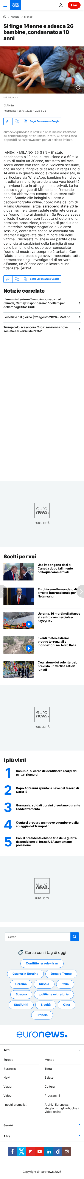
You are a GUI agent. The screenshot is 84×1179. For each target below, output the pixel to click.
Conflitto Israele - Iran (42, 963)
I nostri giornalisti (15, 1104)
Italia (65, 984)
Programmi (52, 1095)
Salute (49, 1077)
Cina (66, 1005)
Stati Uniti (21, 1005)
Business (9, 1068)
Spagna (21, 994)
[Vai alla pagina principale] (15, 5)
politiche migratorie (53, 994)
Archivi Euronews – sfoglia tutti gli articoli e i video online (62, 1108)
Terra (48, 1068)
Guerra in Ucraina (25, 974)
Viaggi (7, 1086)
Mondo (28, 16)
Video (7, 1095)
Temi (6, 1050)
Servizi (8, 1125)
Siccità (46, 1005)
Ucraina (21, 984)
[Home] (4, 16)
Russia (44, 984)
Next (6, 1077)
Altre (6, 1136)
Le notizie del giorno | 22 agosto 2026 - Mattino (36, 317)
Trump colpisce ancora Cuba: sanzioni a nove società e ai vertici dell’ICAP (35, 329)
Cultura (50, 1086)
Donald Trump (61, 974)
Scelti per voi (19, 556)
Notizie (15, 16)
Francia (42, 1015)
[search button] (74, 936)
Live (74, 5)
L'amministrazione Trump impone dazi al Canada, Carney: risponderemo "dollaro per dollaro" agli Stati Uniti (34, 303)
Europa (8, 1059)
